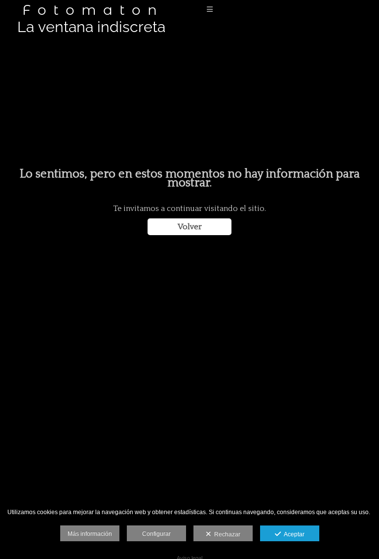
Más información (90, 533)
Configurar (156, 533)
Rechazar (225, 534)
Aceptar (292, 534)
